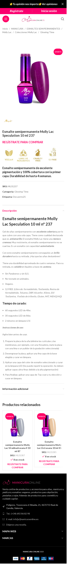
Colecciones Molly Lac (26, 32)
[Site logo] (33, 18)
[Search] (62, 19)
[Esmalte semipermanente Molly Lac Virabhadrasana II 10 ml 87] (17, 425)
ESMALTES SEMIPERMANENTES (43, 28)
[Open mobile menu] (6, 19)
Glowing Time (47, 32)
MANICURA (17, 28)
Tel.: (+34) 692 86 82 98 (18, 513)
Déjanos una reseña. (16, 524)
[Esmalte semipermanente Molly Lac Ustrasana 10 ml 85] (49, 425)
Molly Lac (7, 32)
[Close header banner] (63, 4)
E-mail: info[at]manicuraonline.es (22, 519)
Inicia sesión (49, 11)
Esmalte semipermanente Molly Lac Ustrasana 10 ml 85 (49, 444)
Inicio (5, 28)
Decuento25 (19, 196)
